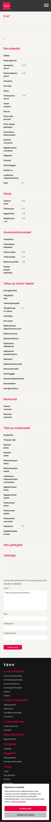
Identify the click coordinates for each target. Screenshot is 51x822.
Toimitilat (7, 730)
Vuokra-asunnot (11, 726)
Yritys (6, 771)
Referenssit (8, 708)
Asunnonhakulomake (13, 676)
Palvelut (7, 691)
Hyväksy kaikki (25, 809)
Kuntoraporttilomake (13, 687)
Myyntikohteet (10, 739)
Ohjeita (7, 695)
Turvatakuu (8, 716)
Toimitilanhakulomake (13, 680)
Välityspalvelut (10, 704)
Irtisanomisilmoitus (12, 684)
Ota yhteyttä (9, 775)
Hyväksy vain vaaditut (25, 815)
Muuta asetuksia (19, 802)
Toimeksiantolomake (12, 712)
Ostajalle (7, 748)
